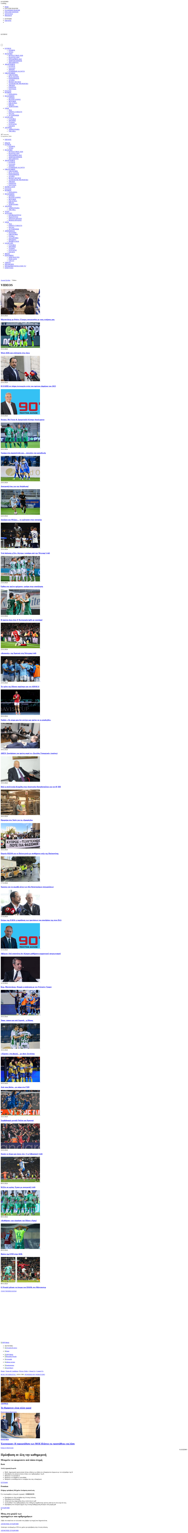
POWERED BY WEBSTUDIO (35, 1374)
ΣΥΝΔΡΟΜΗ (5, 1508)
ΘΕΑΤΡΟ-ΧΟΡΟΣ (15, 99)
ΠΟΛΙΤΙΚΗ (8, 54)
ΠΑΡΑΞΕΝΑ (13, 94)
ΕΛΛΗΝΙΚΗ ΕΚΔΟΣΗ (12, 10)
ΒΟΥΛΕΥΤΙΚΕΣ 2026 (16, 55)
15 (1, 1291)
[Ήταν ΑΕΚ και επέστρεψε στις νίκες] (40, 347)
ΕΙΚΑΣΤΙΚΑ (13, 103)
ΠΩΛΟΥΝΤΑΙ (13, 217)
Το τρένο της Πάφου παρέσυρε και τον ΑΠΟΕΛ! (20, 687)
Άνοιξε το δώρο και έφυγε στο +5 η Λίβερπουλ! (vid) (21, 1154)
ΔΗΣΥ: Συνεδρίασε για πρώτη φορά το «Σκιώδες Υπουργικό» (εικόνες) (29, 753)
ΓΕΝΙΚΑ (11, 236)
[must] (7, 1351)
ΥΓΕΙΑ (11, 52)
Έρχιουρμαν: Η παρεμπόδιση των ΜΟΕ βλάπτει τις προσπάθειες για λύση (38, 1443)
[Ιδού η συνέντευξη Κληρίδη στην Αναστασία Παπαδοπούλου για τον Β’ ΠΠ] (40, 781)
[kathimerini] (9, 1354)
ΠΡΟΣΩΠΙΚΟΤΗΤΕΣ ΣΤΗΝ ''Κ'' (15, 266)
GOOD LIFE (9, 117)
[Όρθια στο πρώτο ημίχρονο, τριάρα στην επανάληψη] (40, 581)
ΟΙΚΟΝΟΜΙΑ (13, 75)
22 (12, 1291)
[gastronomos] (9, 1365)
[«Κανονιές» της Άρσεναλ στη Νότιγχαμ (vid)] (40, 647)
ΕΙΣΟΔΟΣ (8, 20)
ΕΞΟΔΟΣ (12, 126)
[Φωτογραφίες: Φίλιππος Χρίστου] (40, 748)
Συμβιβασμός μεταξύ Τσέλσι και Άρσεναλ (17, 1120)
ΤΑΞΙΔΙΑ (12, 122)
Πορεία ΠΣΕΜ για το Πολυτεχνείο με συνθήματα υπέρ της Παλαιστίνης (30, 853)
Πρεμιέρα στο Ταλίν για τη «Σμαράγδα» (17, 820)
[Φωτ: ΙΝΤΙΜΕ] (40, 981)
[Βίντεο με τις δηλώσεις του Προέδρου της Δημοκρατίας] (40, 381)
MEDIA (7, 254)
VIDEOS (8, 262)
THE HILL (12, 131)
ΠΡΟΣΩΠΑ (12, 239)
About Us (32, 1371)
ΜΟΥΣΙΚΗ (12, 101)
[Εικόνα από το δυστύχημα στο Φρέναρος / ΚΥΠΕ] (40, 881)
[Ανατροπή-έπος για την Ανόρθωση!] (40, 481)
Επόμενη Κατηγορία (7, 1448)
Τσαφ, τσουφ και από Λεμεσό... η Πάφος (17, 1020)
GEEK (7, 108)
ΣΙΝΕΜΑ (12, 98)
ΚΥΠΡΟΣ (8, 48)
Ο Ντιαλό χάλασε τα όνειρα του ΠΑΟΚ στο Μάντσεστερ (23, 1287)
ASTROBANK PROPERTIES (18, 83)
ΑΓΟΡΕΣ (12, 80)
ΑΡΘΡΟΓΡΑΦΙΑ (14, 129)
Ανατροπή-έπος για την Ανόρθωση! (15, 486)
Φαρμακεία (8, 15)
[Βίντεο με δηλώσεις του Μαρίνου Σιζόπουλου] (40, 915)
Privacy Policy (23, 1371)
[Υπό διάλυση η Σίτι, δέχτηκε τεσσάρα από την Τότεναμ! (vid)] (40, 547)
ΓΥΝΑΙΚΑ (12, 119)
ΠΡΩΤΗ (7, 143)
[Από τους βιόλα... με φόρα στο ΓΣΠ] (40, 1081)
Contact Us (39, 1371)
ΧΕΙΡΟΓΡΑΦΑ (13, 106)
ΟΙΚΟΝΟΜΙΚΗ (10, 73)
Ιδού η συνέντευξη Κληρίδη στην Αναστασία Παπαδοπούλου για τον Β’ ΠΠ (31, 787)
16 (3, 1291)
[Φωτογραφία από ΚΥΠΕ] (40, 848)
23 (14, 1291)
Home (7, 7)
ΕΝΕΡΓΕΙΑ (12, 87)
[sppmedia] (5, 1342)
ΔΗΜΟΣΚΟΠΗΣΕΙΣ (15, 61)
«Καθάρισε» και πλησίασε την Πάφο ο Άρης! (19, 1221)
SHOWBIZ (12, 120)
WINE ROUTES (14, 257)
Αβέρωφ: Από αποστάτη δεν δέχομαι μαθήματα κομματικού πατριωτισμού (31, 954)
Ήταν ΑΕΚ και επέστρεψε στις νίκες (15, 353)
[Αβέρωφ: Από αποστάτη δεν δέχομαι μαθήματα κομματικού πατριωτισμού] (40, 948)
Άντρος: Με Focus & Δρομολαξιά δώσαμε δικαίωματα (22, 420)
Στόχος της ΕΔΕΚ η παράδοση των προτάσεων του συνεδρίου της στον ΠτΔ (31, 920)
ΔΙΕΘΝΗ (12, 69)
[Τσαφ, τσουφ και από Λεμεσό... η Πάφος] (40, 1015)
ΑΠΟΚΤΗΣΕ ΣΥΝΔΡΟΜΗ (10, 1524)
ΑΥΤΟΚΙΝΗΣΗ (14, 115)
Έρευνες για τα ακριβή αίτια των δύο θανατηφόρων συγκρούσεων (27, 887)
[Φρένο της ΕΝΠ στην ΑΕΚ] (40, 1248)
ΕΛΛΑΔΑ (12, 68)
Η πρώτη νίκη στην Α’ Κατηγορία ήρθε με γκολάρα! (21, 620)
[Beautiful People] (11, 1356)
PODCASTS (13, 259)
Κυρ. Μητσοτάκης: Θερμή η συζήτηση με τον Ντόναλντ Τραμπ (26, 987)
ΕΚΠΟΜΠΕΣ (9, 255)
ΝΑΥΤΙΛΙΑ (12, 89)
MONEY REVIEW (15, 82)
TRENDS (12, 85)
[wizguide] (8, 1359)
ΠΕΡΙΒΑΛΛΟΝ (10, 187)
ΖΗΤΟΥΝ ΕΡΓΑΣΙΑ (15, 218)
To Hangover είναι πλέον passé (16, 1408)
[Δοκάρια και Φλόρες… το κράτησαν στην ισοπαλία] (40, 514)
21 (11, 1291)
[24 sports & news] (11, 1348)
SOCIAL (11, 113)
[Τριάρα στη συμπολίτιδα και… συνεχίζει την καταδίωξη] (40, 447)
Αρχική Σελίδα (5, 280)
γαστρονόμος (9, 14)
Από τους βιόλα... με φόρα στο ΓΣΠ (15, 1087)
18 (6, 1291)
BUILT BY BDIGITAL (8, 1374)
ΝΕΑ (10, 110)
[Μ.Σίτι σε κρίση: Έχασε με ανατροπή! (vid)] (40, 1181)
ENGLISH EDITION (11, 12)
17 (4, 1291)
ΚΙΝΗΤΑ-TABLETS (15, 112)
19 (8, 1291)
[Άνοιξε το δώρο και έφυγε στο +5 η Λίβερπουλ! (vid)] (40, 1148)
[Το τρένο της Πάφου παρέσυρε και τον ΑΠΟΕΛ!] (40, 681)
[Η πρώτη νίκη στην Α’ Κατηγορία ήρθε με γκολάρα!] (40, 614)
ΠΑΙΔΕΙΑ (12, 50)
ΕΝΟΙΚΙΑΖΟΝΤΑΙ (15, 215)
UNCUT (11, 261)
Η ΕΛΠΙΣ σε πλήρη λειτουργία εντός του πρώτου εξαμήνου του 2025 (28, 386)
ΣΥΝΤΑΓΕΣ (13, 124)
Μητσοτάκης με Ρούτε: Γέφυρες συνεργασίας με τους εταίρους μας (28, 319)
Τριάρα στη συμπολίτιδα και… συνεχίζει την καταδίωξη (23, 453)
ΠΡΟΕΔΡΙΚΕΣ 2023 (15, 59)
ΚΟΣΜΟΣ (8, 92)
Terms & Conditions (12, 1371)
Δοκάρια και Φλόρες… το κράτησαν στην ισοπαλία (21, 520)
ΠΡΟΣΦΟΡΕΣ (9, 264)
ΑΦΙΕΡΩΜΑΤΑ (10, 231)
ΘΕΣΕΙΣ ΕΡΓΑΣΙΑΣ (15, 220)
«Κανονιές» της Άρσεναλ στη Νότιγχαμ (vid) (18, 653)
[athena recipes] (10, 1362)
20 (9, 1291)
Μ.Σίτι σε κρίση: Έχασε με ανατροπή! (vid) (18, 1187)
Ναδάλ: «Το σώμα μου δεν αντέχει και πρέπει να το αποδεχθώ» (26, 720)
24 (15, 1291)
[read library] (9, 1368)
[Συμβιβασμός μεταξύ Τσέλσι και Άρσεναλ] (40, 1115)
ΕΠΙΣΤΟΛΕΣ (9, 268)
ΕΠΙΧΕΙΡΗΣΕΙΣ (14, 78)
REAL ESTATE (14, 76)
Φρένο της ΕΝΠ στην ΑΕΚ (11, 1254)
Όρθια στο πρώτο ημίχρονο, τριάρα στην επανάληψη (22, 586)
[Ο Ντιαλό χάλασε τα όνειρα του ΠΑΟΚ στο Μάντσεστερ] (40, 1282)
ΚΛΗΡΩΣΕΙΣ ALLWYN (17, 71)
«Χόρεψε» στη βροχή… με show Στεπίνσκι (18, 1054)
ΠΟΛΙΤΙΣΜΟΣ (9, 96)
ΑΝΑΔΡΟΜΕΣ (13, 238)
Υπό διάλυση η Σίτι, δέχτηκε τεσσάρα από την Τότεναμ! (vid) (25, 553)
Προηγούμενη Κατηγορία (9, 1412)
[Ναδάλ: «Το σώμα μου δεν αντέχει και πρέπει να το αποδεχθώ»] (40, 714)
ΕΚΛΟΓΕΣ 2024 (14, 57)
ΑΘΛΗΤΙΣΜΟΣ (10, 64)
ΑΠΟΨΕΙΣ (8, 127)
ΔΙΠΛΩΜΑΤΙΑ (14, 62)
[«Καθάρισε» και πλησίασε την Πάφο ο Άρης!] (40, 1215)
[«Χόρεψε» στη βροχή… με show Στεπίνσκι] (40, 1048)
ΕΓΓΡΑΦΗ (4, 1482)
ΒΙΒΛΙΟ (11, 105)
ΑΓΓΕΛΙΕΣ (8, 213)
